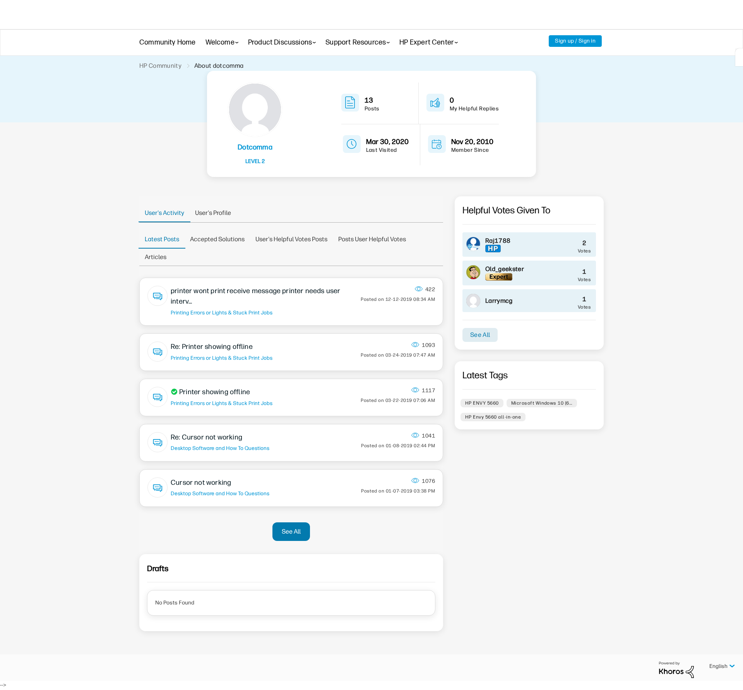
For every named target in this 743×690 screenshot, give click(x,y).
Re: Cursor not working (206, 437)
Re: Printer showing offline (212, 346)
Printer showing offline (214, 392)
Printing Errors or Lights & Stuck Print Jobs (221, 312)
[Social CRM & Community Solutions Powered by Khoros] (676, 669)
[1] (739, 57)
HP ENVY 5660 (482, 403)
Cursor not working (201, 482)
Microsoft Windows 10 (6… (542, 403)
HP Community (160, 65)
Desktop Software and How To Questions (220, 448)
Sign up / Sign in (575, 41)
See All (291, 531)
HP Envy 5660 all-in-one (493, 417)
